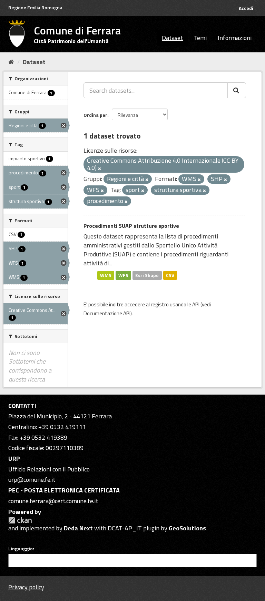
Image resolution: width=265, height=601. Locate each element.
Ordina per (95, 115)
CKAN (20, 520)
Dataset (172, 37)
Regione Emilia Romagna (35, 7)
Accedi (246, 8)
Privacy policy (26, 587)
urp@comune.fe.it (31, 479)
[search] (236, 90)
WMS (105, 275)
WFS (123, 275)
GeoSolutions (187, 528)
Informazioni (235, 37)
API (195, 304)
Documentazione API (107, 313)
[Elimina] (99, 168)
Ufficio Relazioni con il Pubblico (49, 469)
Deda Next (78, 528)
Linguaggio (20, 548)
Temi (200, 37)
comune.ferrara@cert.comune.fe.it (53, 501)
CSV (170, 275)
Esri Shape (147, 275)
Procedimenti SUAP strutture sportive (131, 226)
